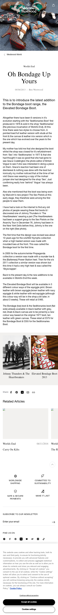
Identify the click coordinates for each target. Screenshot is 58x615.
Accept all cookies (29, 602)
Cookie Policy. (16, 589)
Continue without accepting (29, 595)
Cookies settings (29, 609)
